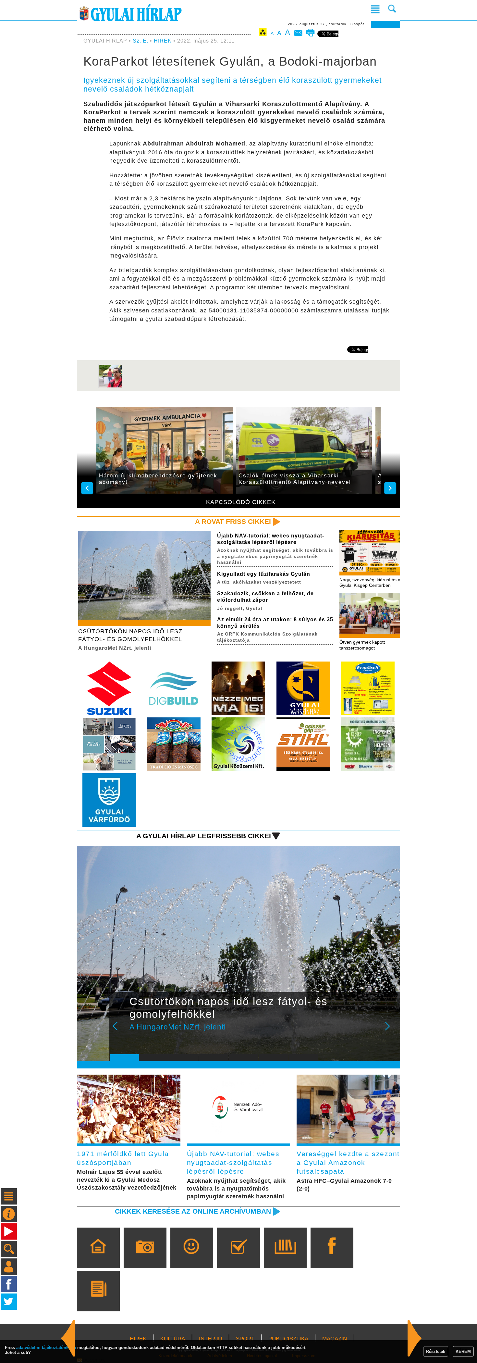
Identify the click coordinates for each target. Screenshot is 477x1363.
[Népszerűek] (191, 1257)
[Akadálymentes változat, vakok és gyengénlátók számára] (263, 33)
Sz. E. (140, 41)
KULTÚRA (172, 1339)
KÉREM (463, 1351)
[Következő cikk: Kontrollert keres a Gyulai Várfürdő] (68, 1338)
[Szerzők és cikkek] (98, 1300)
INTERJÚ (210, 1339)
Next (391, 1030)
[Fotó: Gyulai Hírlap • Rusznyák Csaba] (110, 386)
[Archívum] (285, 1257)
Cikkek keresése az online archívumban (193, 1211)
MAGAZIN (334, 1339)
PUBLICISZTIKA (288, 1339)
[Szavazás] (238, 1257)
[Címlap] (98, 1257)
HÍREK (163, 41)
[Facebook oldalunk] (332, 1257)
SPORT (245, 1339)
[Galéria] (145, 1257)
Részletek (435, 1351)
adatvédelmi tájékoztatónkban (46, 1347)
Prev (119, 1030)
